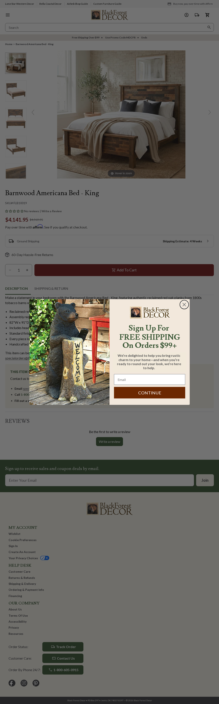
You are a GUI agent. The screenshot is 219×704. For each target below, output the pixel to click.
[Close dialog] (184, 304)
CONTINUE (149, 392)
